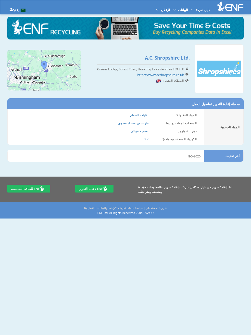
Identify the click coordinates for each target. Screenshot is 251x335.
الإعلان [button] (165, 10)
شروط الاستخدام (156, 208)
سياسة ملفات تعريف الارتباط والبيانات (120, 208)
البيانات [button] (182, 10)
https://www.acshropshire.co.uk (160, 75)
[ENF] (230, 6)
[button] (20, 9)
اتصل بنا (89, 208)
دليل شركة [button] (202, 10)
